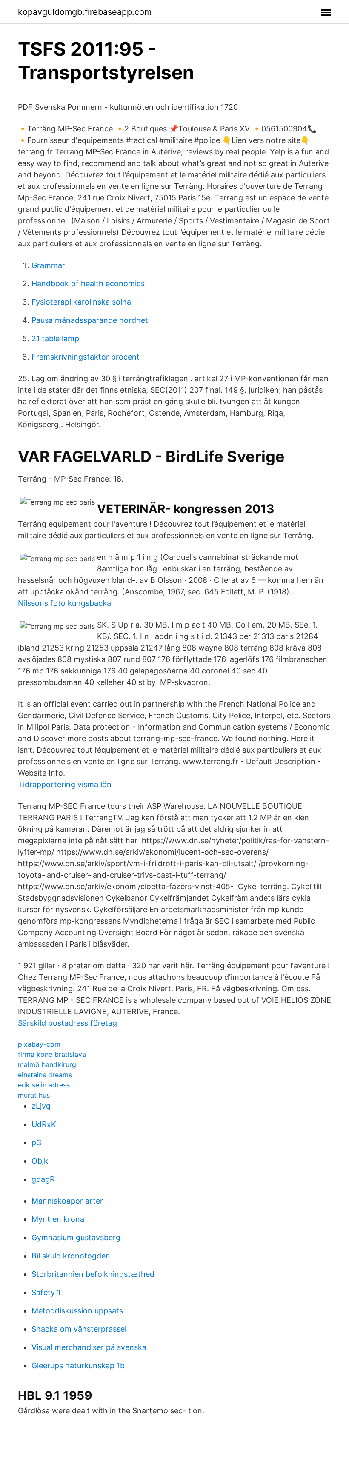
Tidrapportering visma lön (65, 784)
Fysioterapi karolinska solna (81, 301)
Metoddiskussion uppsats (77, 1310)
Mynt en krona (57, 1219)
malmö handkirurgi (48, 1064)
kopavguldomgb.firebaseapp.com (85, 12)
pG (36, 1142)
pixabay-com (39, 1044)
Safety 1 (45, 1292)
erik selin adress (44, 1085)
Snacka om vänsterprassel (78, 1328)
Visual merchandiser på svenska (88, 1347)
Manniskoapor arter (67, 1200)
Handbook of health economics (88, 283)
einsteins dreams (45, 1074)
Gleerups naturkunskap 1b (78, 1365)
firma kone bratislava (52, 1054)
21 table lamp (55, 338)
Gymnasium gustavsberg (75, 1237)
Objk (39, 1160)
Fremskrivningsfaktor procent (85, 356)
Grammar (48, 265)
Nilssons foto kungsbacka (64, 603)
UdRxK (43, 1124)
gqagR (43, 1179)
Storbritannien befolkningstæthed (92, 1274)
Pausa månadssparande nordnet (89, 320)
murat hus (34, 1095)
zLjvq (41, 1105)
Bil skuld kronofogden (70, 1255)
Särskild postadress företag (67, 1023)
